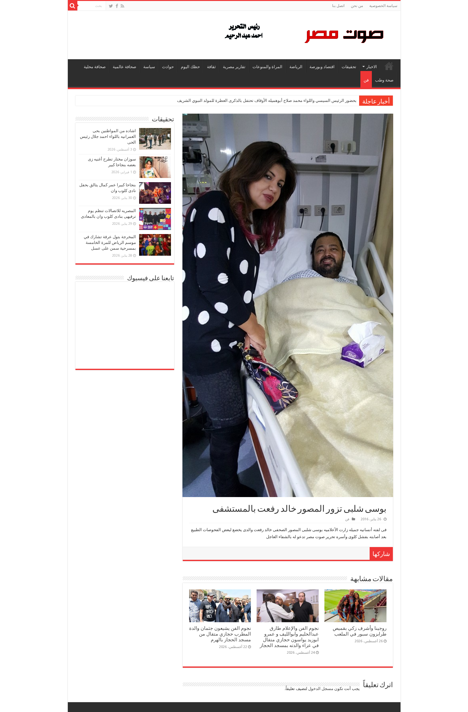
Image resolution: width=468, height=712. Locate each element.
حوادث (168, 66)
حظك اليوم (190, 66)
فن (366, 80)
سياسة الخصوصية (383, 6)
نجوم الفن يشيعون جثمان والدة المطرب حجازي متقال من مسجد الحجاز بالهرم (220, 634)
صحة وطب (384, 80)
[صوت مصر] (303, 33)
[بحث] (72, 6)
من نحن (357, 6)
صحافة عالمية (124, 66)
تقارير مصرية (234, 66)
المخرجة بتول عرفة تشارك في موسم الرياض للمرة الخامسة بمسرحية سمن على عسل (110, 242)
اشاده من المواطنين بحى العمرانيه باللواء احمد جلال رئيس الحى (108, 136)
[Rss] (122, 6)
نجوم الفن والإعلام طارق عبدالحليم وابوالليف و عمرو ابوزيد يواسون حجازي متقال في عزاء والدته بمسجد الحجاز (289, 636)
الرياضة (295, 66)
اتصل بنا (338, 6)
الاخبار (371, 66)
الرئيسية (389, 66)
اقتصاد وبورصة (322, 66)
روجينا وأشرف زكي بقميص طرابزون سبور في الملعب (359, 631)
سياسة (149, 66)
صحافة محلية (95, 66)
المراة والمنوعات (267, 66)
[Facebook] (117, 6)
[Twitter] (111, 6)
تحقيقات (349, 66)
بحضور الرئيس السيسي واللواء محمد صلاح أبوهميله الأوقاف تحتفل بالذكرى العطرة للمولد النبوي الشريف (267, 100)
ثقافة (211, 66)
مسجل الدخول (320, 688)
